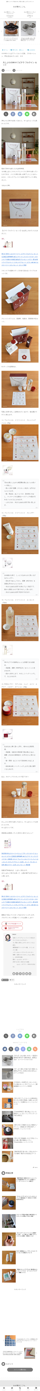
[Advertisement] (20, 1005)
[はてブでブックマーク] (20, 114)
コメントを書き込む (20, 1369)
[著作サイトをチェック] (13, 973)
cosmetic (6, 980)
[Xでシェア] (6, 114)
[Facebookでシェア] (13, 114)
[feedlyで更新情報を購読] (26, 973)
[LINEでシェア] (27, 114)
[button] (34, 114)
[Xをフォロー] (17, 973)
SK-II (12, 980)
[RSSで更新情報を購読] (29, 973)
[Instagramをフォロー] (23, 973)
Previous (1, 31)
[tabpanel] (11, 31)
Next (39, 31)
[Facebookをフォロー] (20, 973)
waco (14, 934)
